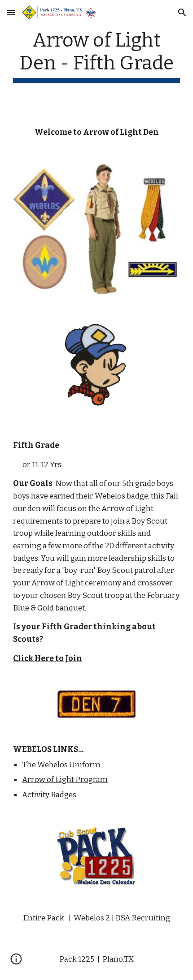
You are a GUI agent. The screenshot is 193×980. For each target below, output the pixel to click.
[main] (96, 56)
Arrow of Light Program (65, 779)
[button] (11, 12)
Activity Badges (49, 794)
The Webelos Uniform (61, 764)
